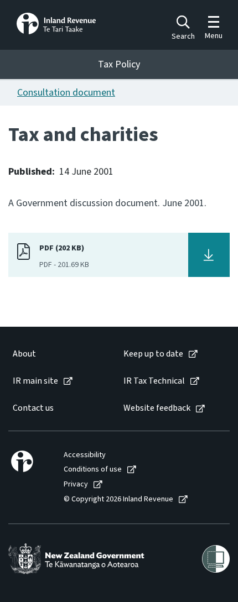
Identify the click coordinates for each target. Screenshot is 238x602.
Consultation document (66, 93)
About (24, 354)
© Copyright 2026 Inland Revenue (118, 499)
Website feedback (156, 408)
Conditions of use (93, 469)
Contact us (33, 408)
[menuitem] (56, 354)
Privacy (76, 484)
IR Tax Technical (154, 381)
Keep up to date (153, 354)
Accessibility (85, 455)
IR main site (35, 381)
